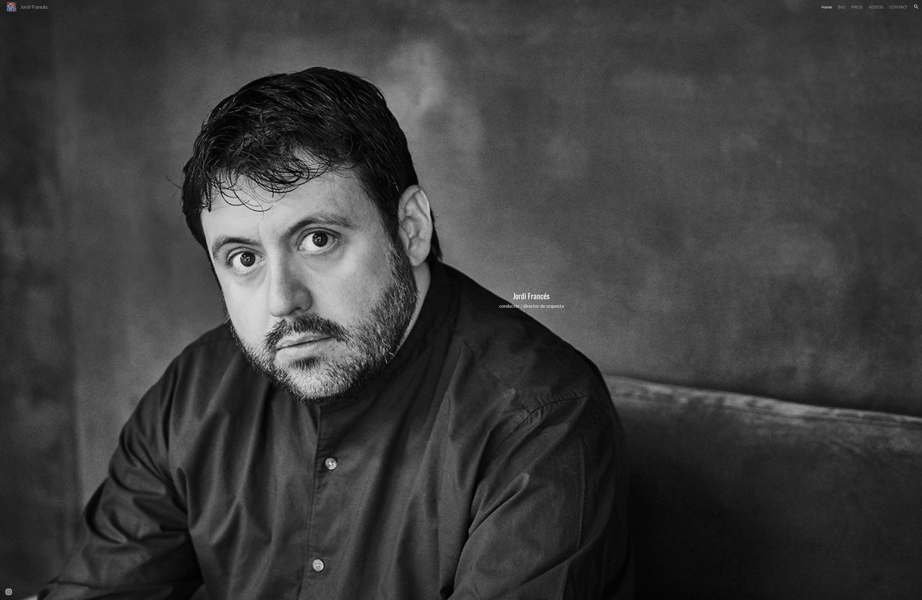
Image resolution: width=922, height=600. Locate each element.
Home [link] (826, 7)
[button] (916, 6)
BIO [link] (841, 7)
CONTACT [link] (899, 7)
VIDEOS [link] (876, 7)
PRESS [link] (857, 7)
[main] (532, 300)
